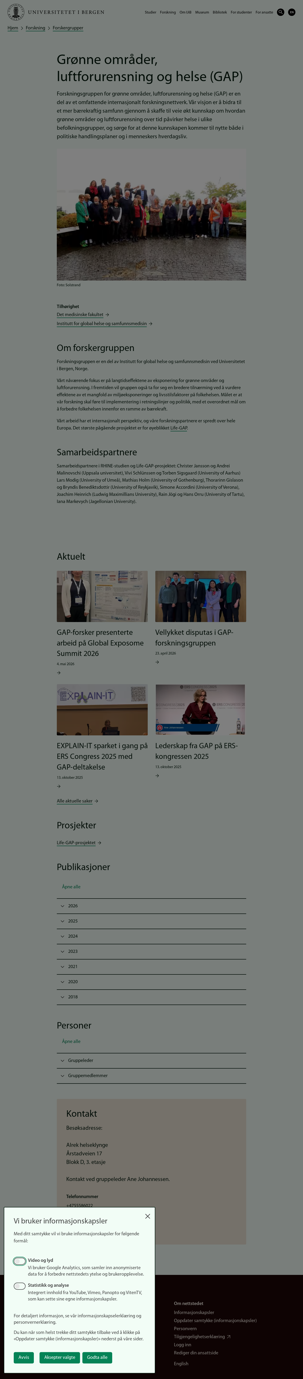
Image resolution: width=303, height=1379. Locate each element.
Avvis (23, 1357)
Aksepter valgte (59, 1357)
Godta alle (97, 1357)
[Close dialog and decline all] (147, 1214)
